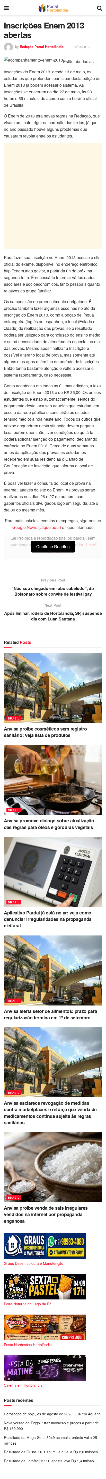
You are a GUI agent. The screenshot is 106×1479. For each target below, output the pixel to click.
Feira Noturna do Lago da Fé (27, 1303)
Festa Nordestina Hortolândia (28, 1344)
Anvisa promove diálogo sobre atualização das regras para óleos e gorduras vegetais (49, 823)
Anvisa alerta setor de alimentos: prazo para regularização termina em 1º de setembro (50, 1014)
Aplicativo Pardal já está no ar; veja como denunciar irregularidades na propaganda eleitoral (48, 919)
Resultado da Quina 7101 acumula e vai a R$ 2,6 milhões (51, 1451)
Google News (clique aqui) (36, 527)
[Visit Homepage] (52, 8)
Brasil (13, 718)
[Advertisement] (53, 196)
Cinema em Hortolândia (23, 1385)
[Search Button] (99, 7)
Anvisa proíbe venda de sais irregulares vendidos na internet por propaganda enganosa (46, 1214)
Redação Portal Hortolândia (42, 46)
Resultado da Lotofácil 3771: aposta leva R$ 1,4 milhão (49, 1460)
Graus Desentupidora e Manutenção (33, 1263)
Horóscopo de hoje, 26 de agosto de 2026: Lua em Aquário (52, 1413)
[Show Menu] (6, 7)
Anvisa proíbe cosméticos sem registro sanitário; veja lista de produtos (45, 731)
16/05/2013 (81, 46)
